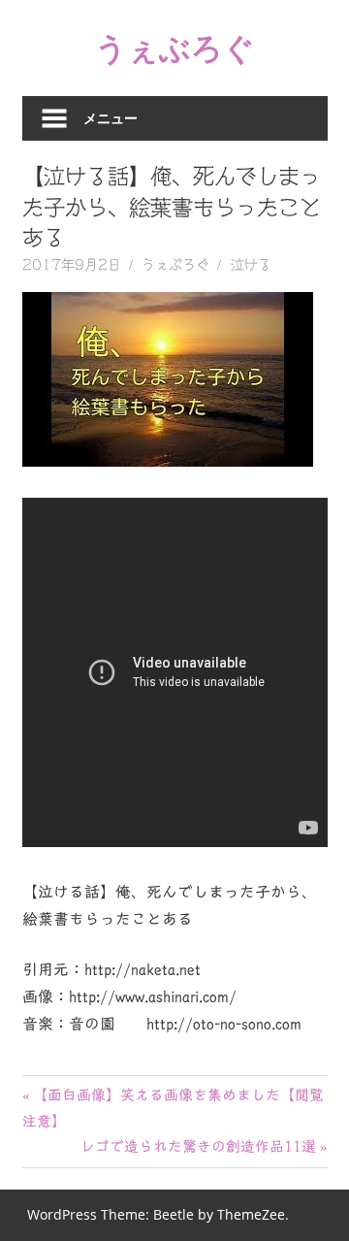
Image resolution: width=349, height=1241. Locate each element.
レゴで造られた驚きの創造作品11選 (198, 1146)
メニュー (110, 118)
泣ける (251, 265)
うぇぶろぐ (175, 47)
